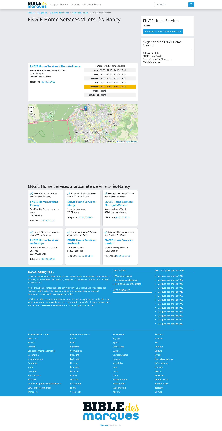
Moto (115, 375)
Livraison (32, 371)
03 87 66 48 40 (86, 217)
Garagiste (32, 363)
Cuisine (116, 350)
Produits (76, 4)
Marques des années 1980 (170, 307)
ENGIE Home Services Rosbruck (81, 241)
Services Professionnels (39, 387)
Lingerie (159, 367)
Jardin (30, 367)
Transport (32, 391)
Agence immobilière (80, 334)
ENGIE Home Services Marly (81, 203)
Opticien (74, 379)
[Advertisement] (83, 42)
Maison (158, 371)
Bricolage (74, 346)
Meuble (73, 375)
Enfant (158, 354)
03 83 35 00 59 (48, 81)
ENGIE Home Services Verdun (119, 241)
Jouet (115, 367)
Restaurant (75, 383)
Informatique (161, 363)
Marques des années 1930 (170, 287)
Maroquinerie (34, 375)
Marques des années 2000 (170, 315)
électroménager (120, 354)
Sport (73, 387)
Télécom (159, 387)
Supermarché (119, 387)
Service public (161, 383)
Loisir (115, 371)
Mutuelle (32, 379)
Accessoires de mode (38, 334)
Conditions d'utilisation (126, 279)
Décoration (33, 354)
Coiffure (159, 346)
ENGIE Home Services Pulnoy (44, 203)
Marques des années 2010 (170, 319)
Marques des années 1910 (170, 279)
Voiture (116, 391)
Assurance (33, 338)
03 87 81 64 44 (86, 255)
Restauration (119, 383)
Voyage (158, 391)
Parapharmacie (120, 379)
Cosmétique (76, 350)
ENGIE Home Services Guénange (44, 241)
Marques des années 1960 (170, 299)
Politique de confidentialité (128, 283)
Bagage (116, 338)
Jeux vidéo (75, 367)
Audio (73, 338)
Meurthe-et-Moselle (59, 12)
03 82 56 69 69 (48, 259)
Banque (158, 338)
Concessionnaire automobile (42, 350)
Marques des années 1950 (170, 295)
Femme (116, 359)
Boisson (31, 346)
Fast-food (74, 359)
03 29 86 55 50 (123, 255)
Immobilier (118, 363)
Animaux (159, 334)
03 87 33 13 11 (123, 217)
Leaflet (120, 141)
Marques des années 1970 (170, 303)
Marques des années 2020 (170, 323)
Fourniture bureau (164, 359)
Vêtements (75, 391)
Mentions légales (123, 275)
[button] (85, 108)
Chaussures (118, 346)
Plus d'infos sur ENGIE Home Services (163, 31)
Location (74, 371)
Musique (159, 375)
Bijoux (115, 342)
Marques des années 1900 (170, 275)
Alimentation (119, 334)
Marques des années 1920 (170, 283)
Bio (156, 342)
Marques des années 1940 (170, 291)
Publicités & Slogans (92, 4)
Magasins (65, 4)
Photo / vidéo (161, 379)
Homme (74, 363)
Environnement (35, 359)
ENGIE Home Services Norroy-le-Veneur (119, 203)
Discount (74, 354)
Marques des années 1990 (170, 311)
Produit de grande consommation (44, 383)
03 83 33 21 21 (48, 220)
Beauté (31, 342)
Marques (53, 4)
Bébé (72, 342)
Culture (158, 350)
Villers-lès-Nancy (80, 12)
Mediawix (104, 425)
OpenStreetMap (131, 141)
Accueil (31, 12)
